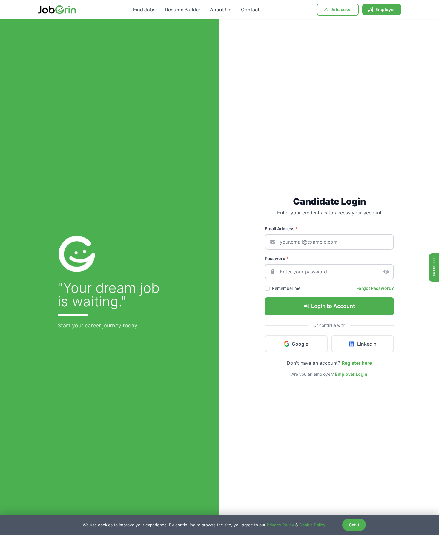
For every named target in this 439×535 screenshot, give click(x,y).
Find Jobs (144, 10)
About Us (220, 10)
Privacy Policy (280, 524)
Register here (357, 363)
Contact (250, 10)
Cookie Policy (312, 524)
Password (277, 258)
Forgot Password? (375, 288)
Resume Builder (182, 10)
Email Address (281, 228)
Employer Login (351, 374)
